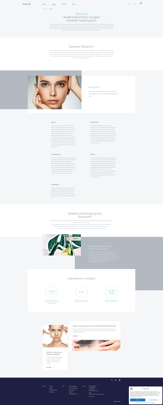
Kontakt (73, 4)
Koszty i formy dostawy (73, 388)
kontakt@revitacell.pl (93, 390)
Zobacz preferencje (153, 400)
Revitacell (54, 4)
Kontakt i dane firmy (53, 390)
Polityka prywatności (73, 393)
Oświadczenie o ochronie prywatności (149, 402)
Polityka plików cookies (139, 402)
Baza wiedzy (64, 4)
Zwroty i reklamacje (72, 386)
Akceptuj (138, 400)
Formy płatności (72, 390)
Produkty (44, 4)
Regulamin (71, 392)
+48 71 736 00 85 (91, 396)
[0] (140, 3)
